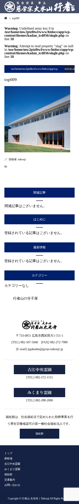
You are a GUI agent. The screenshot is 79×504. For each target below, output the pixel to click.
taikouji (22, 159)
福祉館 (39, 433)
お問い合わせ (12, 485)
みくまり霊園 (12, 469)
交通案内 (9, 479)
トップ (8, 453)
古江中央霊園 (12, 463)
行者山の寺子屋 (25, 298)
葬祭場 (8, 458)
